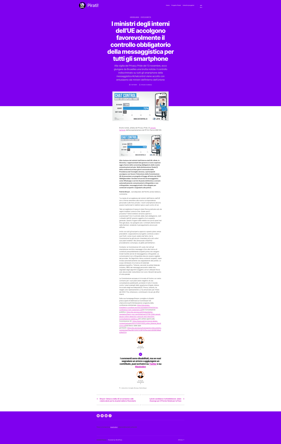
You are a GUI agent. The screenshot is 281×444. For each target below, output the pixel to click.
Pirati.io (104, 440)
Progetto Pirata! (176, 5)
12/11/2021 (134, 84)
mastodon (114, 427)
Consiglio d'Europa (133, 388)
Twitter (153, 363)
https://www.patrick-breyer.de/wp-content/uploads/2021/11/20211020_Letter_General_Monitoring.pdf (140, 323)
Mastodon (140, 366)
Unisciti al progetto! (188, 5)
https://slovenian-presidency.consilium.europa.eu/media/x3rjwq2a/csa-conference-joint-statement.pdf (138, 307)
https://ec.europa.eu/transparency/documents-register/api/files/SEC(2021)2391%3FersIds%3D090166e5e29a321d (140, 330)
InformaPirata (140, 348)
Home (168, 5)
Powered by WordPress (115, 440)
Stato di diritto (146, 17)
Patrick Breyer (143, 388)
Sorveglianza (134, 17)
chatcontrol (124, 388)
